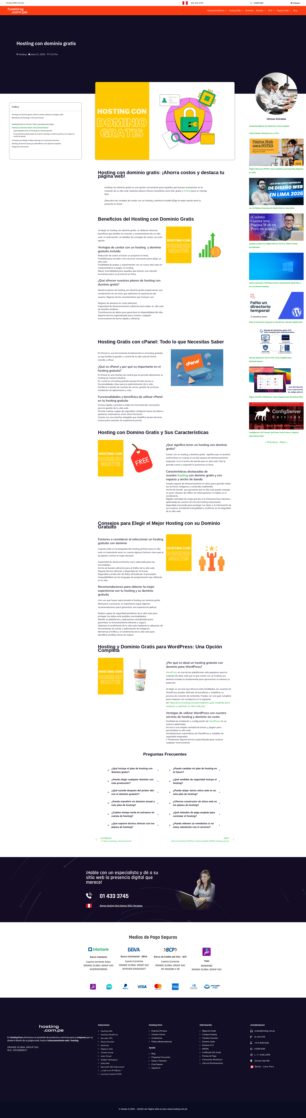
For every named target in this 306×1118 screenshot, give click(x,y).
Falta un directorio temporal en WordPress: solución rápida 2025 (276, 322)
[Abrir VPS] (273, 10)
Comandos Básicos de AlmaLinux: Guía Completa (269, 126)
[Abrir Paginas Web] (290, 10)
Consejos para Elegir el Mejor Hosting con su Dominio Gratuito (35, 140)
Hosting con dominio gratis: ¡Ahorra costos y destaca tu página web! (37, 114)
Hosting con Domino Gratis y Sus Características (30, 127)
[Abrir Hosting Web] (242, 10)
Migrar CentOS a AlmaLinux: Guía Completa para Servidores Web (276, 397)
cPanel (187, 190)
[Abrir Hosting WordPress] (226, 10)
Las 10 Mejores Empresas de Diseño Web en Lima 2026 (271, 208)
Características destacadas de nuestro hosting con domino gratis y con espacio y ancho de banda (44, 135)
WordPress (171, 672)
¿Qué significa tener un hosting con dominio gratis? (33, 131)
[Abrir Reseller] (265, 10)
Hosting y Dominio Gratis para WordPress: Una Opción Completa (36, 143)
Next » (283, 442)
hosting (183, 475)
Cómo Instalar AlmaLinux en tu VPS (264, 133)
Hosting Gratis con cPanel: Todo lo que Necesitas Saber (33, 124)
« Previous (271, 442)
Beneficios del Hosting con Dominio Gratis (28, 118)
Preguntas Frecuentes (20, 147)
